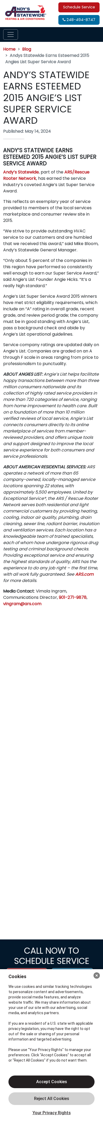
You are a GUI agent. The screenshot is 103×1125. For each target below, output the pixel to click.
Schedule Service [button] (79, 7)
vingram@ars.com (22, 604)
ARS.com (84, 574)
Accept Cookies (51, 1081)
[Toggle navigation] (10, 34)
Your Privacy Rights (51, 1112)
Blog (26, 49)
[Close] (96, 975)
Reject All (51, 1098)
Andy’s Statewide (21, 172)
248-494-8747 (80, 19)
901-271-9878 (73, 597)
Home (9, 49)
